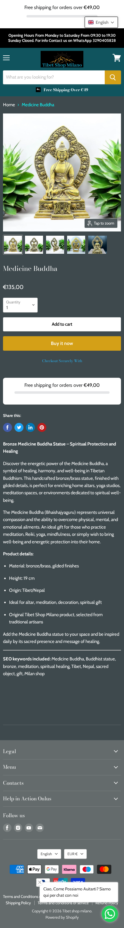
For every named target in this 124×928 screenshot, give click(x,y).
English (46, 854)
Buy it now (62, 343)
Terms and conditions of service (63, 902)
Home (9, 104)
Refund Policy (106, 902)
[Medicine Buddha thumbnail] (13, 244)
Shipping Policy (18, 902)
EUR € (72, 854)
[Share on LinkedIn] (30, 427)
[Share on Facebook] (7, 427)
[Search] (113, 77)
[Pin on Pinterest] (41, 427)
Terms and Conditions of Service (29, 896)
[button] (101, 22)
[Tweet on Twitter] (18, 427)
